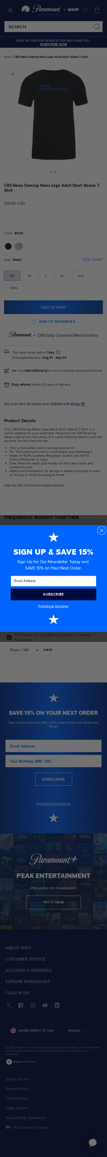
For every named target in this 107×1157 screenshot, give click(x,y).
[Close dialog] (101, 530)
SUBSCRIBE (53, 594)
